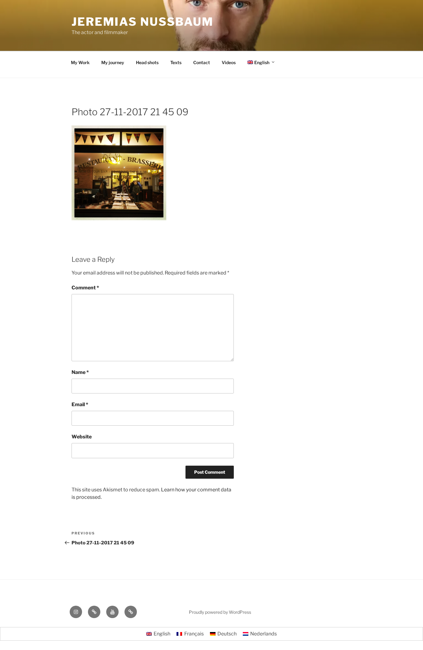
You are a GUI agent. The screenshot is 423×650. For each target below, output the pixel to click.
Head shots (147, 62)
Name (80, 372)
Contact (201, 62)
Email (80, 404)
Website (82, 437)
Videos (229, 62)
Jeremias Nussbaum (143, 22)
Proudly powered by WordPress (220, 612)
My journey (112, 62)
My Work (80, 62)
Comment (85, 288)
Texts (175, 62)
